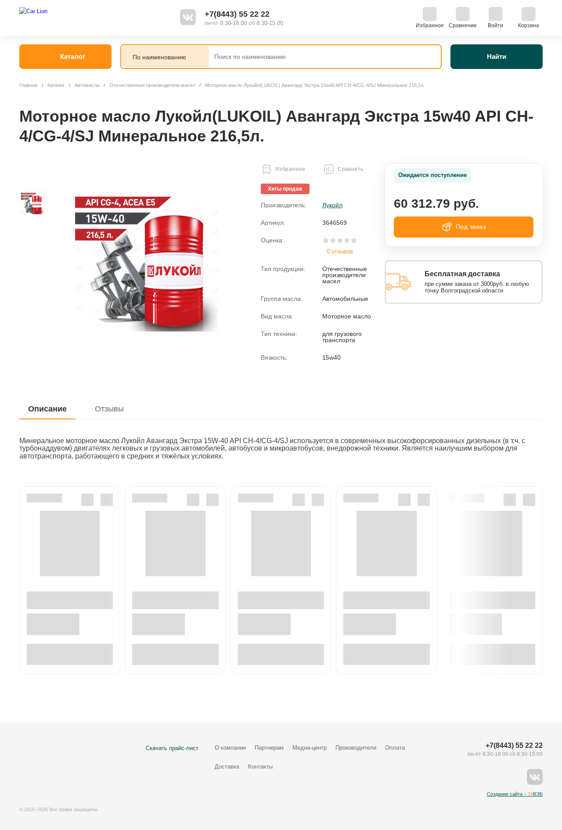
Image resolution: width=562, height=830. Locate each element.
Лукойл (332, 205)
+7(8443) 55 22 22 (237, 14)
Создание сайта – (515, 794)
